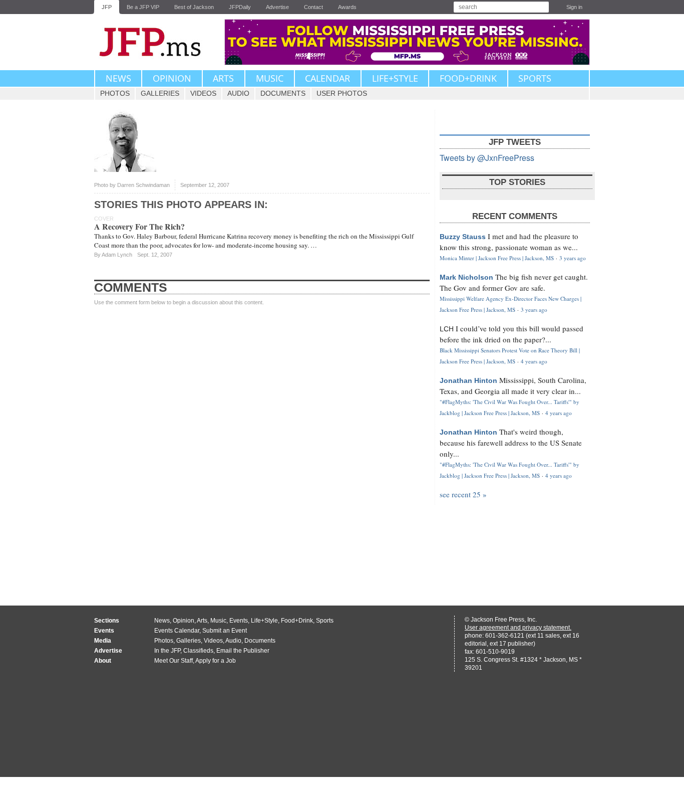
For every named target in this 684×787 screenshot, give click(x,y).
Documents (282, 93)
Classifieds (198, 650)
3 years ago (572, 258)
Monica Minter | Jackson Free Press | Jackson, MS (497, 258)
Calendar (327, 78)
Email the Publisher (242, 650)
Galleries (160, 93)
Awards (347, 7)
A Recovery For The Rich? (139, 226)
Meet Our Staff (173, 660)
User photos (341, 93)
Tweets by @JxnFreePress (487, 157)
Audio (238, 93)
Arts (223, 78)
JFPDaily (240, 7)
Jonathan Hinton (468, 380)
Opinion (172, 78)
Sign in (574, 7)
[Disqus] (262, 446)
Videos (203, 93)
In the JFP (167, 650)
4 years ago (534, 361)
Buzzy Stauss (463, 237)
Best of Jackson (194, 7)
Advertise (277, 7)
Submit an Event (224, 630)
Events (238, 620)
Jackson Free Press (156, 42)
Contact (313, 7)
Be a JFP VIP (143, 7)
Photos (115, 93)
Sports (534, 78)
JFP (107, 7)
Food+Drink (468, 78)
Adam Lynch (117, 255)
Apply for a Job (215, 660)
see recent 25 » (463, 494)
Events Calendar (176, 630)
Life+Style (395, 78)
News (118, 78)
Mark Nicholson (466, 277)
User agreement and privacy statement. (518, 628)
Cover (104, 219)
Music (269, 78)
